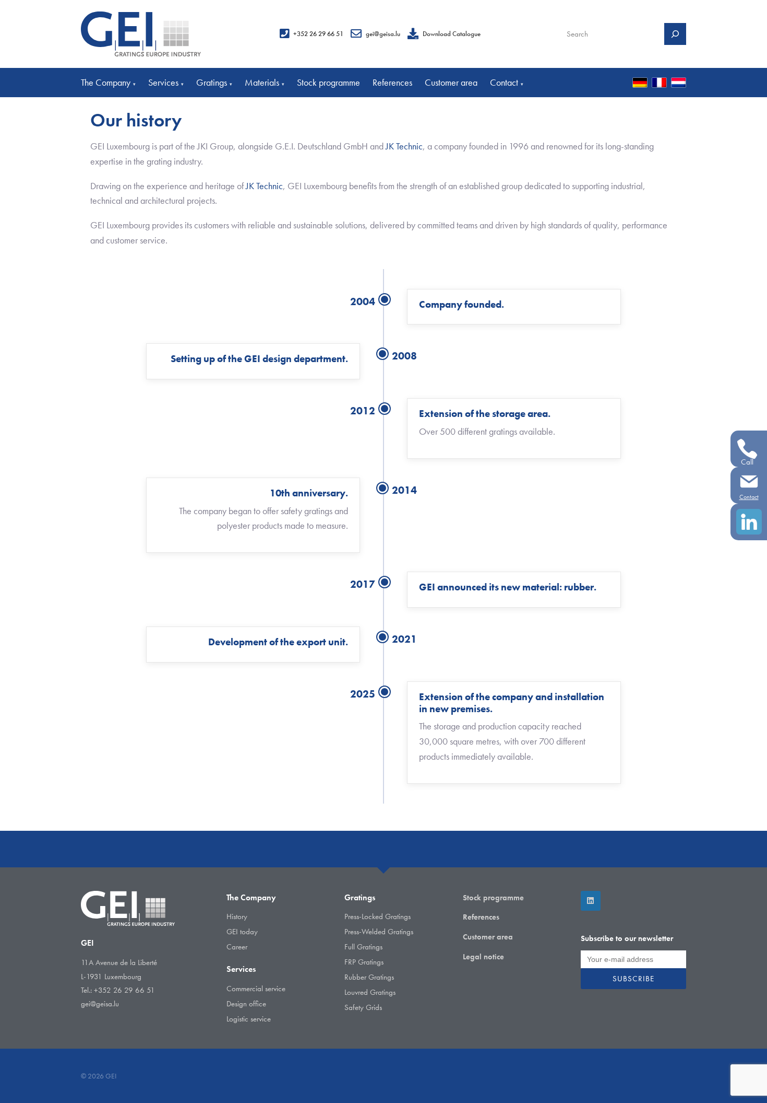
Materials (264, 82)
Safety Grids (363, 1007)
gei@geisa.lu (383, 33)
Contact (506, 82)
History (236, 916)
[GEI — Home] (141, 33)
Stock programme (328, 82)
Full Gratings (363, 947)
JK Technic (404, 146)
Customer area (451, 82)
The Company (108, 82)
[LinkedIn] (591, 901)
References (392, 82)
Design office (246, 1003)
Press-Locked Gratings (377, 916)
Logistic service (248, 1019)
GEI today (242, 931)
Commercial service (255, 988)
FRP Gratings (364, 962)
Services (166, 82)
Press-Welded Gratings (378, 931)
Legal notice (483, 956)
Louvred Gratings (370, 992)
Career (236, 947)
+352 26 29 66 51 (318, 33)
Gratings (214, 82)
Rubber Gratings (369, 977)
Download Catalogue (452, 33)
